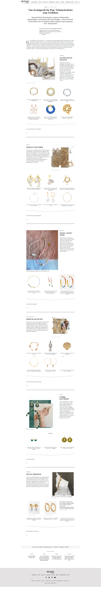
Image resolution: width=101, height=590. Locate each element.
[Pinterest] (52, 577)
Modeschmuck (48, 547)
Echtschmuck (39, 547)
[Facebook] (46, 577)
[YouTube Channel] (55, 577)
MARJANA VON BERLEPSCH (70, 189)
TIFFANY (69, 100)
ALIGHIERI (33, 519)
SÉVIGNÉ (53, 354)
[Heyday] (25, 2)
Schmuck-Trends (64, 547)
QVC (50, 205)
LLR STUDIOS (70, 448)
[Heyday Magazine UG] (50, 572)
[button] (76, 2)
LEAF (36, 205)
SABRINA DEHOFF (34, 100)
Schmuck (55, 547)
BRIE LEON (38, 189)
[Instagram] (49, 577)
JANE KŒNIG (67, 354)
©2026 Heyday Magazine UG (50, 583)
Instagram (44, 34)
